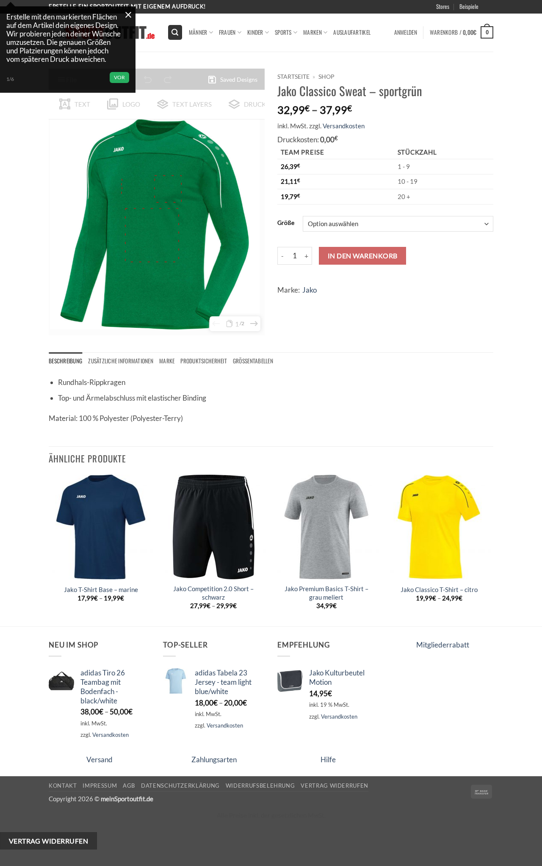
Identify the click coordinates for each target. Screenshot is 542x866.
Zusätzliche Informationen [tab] (120, 361)
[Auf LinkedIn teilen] (349, 303)
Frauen (227, 32)
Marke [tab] (166, 361)
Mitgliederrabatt (442, 644)
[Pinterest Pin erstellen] (333, 303)
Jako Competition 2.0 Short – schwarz (213, 593)
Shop (326, 76)
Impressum (100, 785)
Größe (285, 223)
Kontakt (63, 785)
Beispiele (468, 6)
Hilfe (328, 759)
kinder (255, 32)
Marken (312, 32)
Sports (283, 32)
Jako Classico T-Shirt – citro (439, 589)
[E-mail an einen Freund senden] (317, 303)
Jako (309, 289)
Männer (198, 32)
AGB (129, 785)
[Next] (490, 549)
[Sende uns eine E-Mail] (498, 11)
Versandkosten (344, 126)
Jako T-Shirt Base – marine (101, 589)
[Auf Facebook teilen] (285, 303)
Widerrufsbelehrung (260, 785)
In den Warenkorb (363, 256)
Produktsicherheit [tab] (203, 361)
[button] (500, 16)
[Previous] (49, 549)
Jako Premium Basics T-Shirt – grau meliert (326, 593)
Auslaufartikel (352, 32)
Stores (442, 6)
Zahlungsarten (214, 759)
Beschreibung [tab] (65, 361)
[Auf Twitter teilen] (301, 303)
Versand (99, 759)
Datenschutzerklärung (180, 785)
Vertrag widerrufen (334, 785)
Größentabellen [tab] (253, 361)
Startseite (293, 76)
